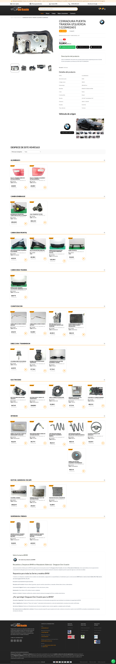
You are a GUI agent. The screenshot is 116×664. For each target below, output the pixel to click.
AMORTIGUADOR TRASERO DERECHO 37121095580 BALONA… (37, 535)
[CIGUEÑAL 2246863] (19, 491)
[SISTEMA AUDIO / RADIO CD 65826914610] (38, 391)
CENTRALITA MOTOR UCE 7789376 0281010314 (75, 398)
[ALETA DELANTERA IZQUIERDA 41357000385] (19, 244)
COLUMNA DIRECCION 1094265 (18, 361)
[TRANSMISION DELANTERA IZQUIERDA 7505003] (57, 355)
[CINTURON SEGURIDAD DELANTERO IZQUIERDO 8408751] (57, 427)
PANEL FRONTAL (73, 250)
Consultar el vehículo (67, 132)
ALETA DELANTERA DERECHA (37, 250)
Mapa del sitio (97, 632)
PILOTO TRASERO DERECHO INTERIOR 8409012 (18, 178)
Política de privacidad (85, 627)
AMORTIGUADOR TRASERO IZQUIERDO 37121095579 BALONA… (18, 535)
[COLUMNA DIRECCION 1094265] (19, 355)
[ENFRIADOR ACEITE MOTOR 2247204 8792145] (38, 491)
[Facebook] (12, 641)
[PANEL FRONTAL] (77, 244)
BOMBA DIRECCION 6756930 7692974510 (37, 362)
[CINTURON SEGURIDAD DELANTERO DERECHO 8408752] (77, 427)
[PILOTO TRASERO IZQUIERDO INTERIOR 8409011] (38, 171)
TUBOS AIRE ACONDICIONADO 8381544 (18, 324)
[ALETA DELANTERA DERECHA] (38, 244)
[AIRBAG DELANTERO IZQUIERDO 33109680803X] (77, 455)
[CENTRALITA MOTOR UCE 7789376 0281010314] (77, 391)
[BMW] (102, 22)
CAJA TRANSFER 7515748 (36, 214)
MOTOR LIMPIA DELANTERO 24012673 (18, 398)
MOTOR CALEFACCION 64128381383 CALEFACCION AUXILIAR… (56, 325)
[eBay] (15, 641)
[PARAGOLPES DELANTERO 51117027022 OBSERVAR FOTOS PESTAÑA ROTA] (57, 244)
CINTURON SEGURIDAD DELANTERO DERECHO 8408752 (76, 434)
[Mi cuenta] (104, 9)
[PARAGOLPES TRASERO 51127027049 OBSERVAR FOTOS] (19, 281)
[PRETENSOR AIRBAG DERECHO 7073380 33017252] (38, 427)
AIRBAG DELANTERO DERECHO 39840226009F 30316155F (18, 434)
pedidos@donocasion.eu (46, 640)
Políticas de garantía (101, 662)
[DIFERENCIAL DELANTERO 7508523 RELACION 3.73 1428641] (19, 208)
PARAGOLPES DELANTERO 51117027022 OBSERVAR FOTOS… (56, 251)
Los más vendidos (97, 630)
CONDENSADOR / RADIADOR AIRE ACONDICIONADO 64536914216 (76, 325)
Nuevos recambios (98, 627)
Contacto (72, 13)
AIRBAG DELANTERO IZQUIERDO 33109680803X (75, 462)
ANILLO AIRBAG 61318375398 (56, 397)
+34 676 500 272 (44, 636)
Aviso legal (83, 632)
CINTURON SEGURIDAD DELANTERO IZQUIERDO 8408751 (55, 435)
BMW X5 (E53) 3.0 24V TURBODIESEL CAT (18, 180)
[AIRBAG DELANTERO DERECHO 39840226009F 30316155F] (19, 427)
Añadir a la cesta (83, 47)
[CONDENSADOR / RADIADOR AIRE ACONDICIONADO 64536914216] (77, 317)
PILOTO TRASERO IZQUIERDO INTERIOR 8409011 (37, 178)
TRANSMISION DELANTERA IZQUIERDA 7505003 (56, 362)
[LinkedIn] (21, 641)
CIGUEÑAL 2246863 (15, 497)
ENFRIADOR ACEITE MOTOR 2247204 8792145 (37, 498)
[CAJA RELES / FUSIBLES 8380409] (96, 391)
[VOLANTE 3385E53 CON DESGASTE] (96, 427)
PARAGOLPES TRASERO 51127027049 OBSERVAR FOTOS (19, 288)
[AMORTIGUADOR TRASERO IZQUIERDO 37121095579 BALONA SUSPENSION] (19, 527)
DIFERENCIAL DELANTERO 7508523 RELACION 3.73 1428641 (19, 215)
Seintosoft (43, 662)
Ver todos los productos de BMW (27, 559)
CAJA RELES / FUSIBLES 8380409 (96, 397)
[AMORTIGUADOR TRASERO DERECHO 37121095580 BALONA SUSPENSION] (38, 527)
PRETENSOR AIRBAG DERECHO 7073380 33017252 (37, 434)
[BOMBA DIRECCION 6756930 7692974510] (38, 355)
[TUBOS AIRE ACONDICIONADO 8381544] (19, 317)
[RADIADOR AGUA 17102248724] (57, 491)
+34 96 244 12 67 (75, 3)
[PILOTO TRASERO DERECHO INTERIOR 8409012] (19, 171)
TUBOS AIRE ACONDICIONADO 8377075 (37, 324)
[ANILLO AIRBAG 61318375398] (57, 391)
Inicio (42, 13)
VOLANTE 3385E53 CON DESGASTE (94, 434)
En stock (61, 67)
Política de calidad (84, 630)
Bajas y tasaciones (63, 13)
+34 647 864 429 (44, 632)
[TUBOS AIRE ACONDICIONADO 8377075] (38, 317)
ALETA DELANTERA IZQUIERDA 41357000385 (18, 251)
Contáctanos (70, 627)
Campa (53, 13)
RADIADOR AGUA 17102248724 (57, 497)
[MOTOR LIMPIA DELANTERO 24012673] (19, 391)
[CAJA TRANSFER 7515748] (38, 208)
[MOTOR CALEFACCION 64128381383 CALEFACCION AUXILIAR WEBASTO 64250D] (57, 317)
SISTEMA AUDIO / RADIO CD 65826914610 (37, 398)
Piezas (47, 13)
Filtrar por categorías (17, 151)
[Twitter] (18, 641)
